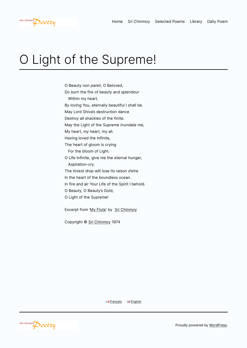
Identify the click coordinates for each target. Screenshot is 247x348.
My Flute (98, 209)
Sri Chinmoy (139, 21)
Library (196, 21)
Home (117, 21)
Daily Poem (217, 21)
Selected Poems (170, 21)
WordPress (218, 325)
